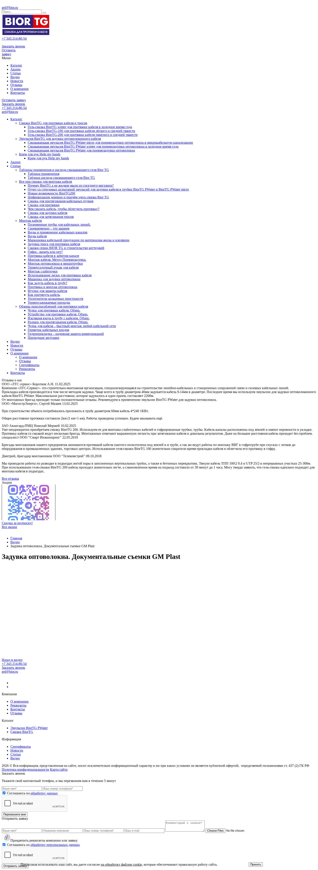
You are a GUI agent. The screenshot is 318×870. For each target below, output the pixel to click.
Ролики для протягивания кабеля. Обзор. (58, 322)
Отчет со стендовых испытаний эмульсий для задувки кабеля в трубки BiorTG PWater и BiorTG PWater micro (108, 189)
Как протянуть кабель (44, 295)
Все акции (9, 527)
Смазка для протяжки (43, 205)
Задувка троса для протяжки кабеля (54, 244)
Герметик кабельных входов (48, 330)
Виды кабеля (37, 236)
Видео (15, 77)
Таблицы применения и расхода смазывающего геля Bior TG (64, 170)
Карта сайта (58, 769)
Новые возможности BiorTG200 (51, 193)
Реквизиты (27, 369)
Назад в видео (12, 660)
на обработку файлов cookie (121, 864)
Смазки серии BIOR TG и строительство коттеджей (66, 248)
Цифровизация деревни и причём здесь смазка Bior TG (68, 197)
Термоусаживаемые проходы (49, 302)
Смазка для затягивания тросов (51, 217)
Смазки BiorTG (21, 732)
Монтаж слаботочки (43, 271)
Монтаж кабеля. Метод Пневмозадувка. (57, 259)
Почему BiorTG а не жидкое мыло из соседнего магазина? (71, 185)
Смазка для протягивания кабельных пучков (60, 201)
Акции (15, 69)
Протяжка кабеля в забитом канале (53, 256)
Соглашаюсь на (32, 793)
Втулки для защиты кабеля (47, 291)
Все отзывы (10, 478)
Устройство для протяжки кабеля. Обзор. (58, 314)
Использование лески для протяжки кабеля (60, 275)
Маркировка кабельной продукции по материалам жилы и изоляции (78, 240)
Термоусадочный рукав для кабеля (53, 267)
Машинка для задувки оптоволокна (54, 279)
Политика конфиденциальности (25, 769)
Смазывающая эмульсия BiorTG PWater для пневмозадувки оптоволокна (81, 150)
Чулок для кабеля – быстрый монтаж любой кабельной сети (72, 326)
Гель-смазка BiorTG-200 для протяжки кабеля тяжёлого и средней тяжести (83, 135)
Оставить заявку (9, 52)
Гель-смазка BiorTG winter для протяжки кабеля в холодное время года (80, 127)
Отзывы (16, 85)
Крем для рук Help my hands (39, 154)
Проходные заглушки (43, 338)
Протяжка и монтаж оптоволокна (52, 287)
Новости (16, 81)
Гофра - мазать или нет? (45, 252)
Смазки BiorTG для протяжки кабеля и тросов (53, 123)
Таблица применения (43, 174)
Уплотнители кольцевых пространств (55, 298)
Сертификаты (29, 365)
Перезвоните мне (14, 814)
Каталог (16, 65)
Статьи (15, 73)
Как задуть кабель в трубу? (47, 283)
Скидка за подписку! (17, 523)
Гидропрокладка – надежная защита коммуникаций (66, 334)
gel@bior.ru (10, 7)
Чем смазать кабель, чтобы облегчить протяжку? (63, 209)
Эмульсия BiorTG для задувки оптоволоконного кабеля (60, 138)
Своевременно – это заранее (48, 228)
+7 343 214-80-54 (14, 38)
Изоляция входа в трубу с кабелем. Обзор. (59, 318)
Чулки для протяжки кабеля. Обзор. (54, 310)
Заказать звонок (13, 46)
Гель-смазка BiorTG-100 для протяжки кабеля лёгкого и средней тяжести (81, 131)
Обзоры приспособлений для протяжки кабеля (53, 306)
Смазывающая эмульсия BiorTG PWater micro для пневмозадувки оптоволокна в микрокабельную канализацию (110, 142)
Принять (255, 864)
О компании (19, 89)
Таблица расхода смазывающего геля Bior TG (61, 178)
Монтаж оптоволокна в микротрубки (55, 263)
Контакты (17, 93)
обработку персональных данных (55, 845)
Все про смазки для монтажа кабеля (45, 181)
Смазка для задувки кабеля (47, 213)
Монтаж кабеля (30, 220)
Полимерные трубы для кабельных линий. (59, 224)
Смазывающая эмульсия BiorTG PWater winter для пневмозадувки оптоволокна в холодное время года (103, 146)
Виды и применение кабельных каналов (57, 232)
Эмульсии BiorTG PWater (29, 728)
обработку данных (44, 793)
